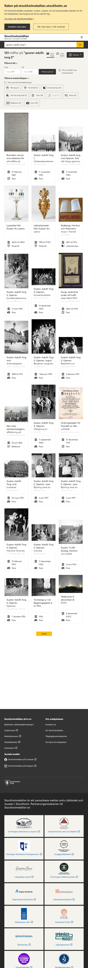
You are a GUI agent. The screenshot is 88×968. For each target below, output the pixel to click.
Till (23, 67)
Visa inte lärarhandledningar (20, 82)
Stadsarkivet (9, 748)
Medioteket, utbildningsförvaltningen (19, 725)
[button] (10, 63)
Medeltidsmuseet (11, 736)
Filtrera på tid (47, 72)
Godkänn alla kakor (17, 26)
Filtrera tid (9, 63)
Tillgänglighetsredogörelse (56, 736)
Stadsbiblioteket (10, 742)
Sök (80, 45)
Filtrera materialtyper (15, 78)
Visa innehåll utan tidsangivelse (69, 71)
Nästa (44, 634)
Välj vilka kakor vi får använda (51, 26)
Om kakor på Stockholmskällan (18, 19)
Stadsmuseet (9, 730)
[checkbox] (12, 88)
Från (6, 67)
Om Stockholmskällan (54, 730)
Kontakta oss (50, 725)
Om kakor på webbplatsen (56, 742)
